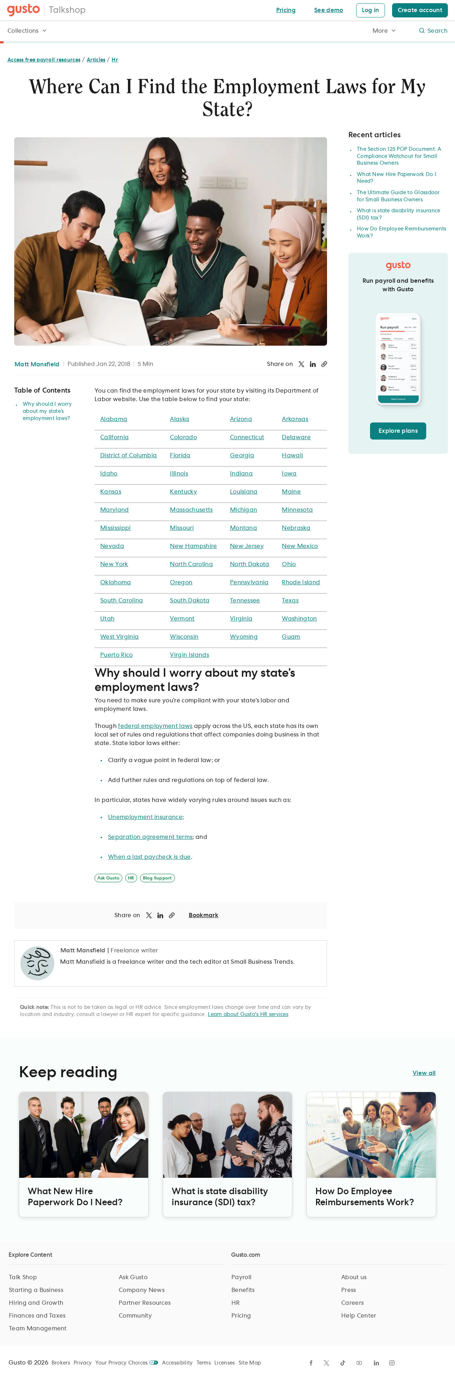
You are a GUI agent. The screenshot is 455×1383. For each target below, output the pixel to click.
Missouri (182, 528)
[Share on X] (301, 364)
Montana (243, 528)
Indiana (241, 474)
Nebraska (296, 528)
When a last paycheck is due (149, 857)
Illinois (179, 474)
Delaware (296, 437)
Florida (180, 455)
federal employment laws (155, 726)
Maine (291, 492)
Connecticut (247, 437)
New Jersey (247, 546)
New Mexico (300, 546)
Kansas (110, 492)
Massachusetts (191, 510)
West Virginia (119, 637)
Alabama (113, 419)
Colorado (183, 437)
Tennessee (245, 600)
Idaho (109, 474)
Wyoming (244, 637)
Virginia (241, 619)
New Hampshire (193, 546)
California (114, 437)
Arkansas (295, 419)
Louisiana (244, 492)
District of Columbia (128, 455)
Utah (107, 619)
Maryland (114, 510)
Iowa (289, 474)
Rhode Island (301, 582)
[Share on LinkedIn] (313, 364)
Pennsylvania (249, 582)
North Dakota (249, 564)
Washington (299, 619)
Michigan (243, 510)
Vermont (182, 619)
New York (114, 564)
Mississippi (115, 528)
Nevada (112, 546)
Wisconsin (184, 637)
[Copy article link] (324, 364)
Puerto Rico (116, 655)
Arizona (241, 419)
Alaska (179, 419)
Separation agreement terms (150, 837)
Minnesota (297, 510)
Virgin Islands (189, 655)
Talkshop (67, 10)
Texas (290, 600)
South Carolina (121, 600)
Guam (291, 637)
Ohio (289, 564)
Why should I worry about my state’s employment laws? (47, 411)
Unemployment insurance (145, 817)
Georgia (242, 455)
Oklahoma (115, 582)
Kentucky (183, 492)
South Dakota (189, 600)
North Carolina (191, 564)
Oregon (181, 582)
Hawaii (292, 455)
